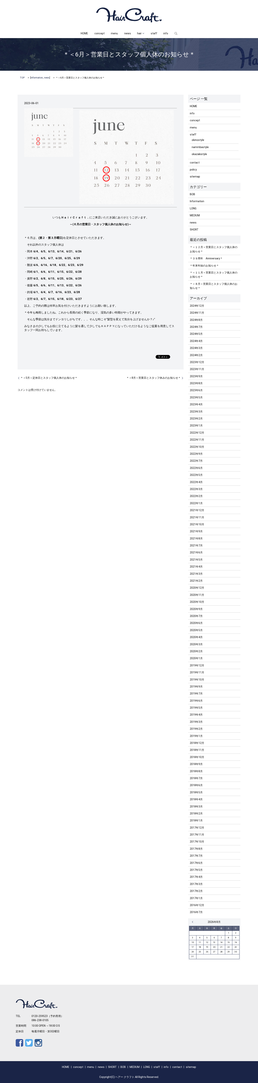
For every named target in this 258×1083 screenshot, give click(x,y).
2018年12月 (197, 742)
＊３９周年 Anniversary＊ (206, 258)
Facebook (19, 1043)
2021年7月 (196, 545)
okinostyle (198, 139)
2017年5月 (196, 869)
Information (37, 77)
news (127, 33)
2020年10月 (197, 601)
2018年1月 (196, 820)
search (176, 33)
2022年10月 (197, 446)
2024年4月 (196, 341)
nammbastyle (200, 147)
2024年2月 (196, 355)
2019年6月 (196, 700)
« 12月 (193, 922)
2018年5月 (196, 792)
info (165, 33)
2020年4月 (196, 637)
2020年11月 (197, 594)
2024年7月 (196, 326)
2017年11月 (197, 834)
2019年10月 (197, 679)
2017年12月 (197, 827)
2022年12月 (197, 432)
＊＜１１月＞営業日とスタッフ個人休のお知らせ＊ (213, 274)
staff (154, 33)
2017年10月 (197, 841)
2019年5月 (196, 707)
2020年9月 (196, 609)
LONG (193, 208)
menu (114, 33)
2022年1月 (196, 503)
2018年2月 (196, 813)
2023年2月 (196, 418)
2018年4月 (196, 799)
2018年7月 (196, 778)
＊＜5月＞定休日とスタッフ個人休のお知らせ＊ (48, 377)
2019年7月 (196, 693)
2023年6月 (196, 390)
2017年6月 (196, 862)
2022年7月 (196, 460)
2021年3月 (196, 573)
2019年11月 (197, 672)
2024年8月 (196, 319)
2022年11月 (197, 439)
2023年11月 (197, 369)
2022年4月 (196, 482)
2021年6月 (196, 552)
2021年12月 (197, 510)
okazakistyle (199, 154)
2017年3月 (196, 884)
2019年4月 (196, 714)
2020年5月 (196, 630)
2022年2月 (196, 496)
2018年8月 (196, 771)
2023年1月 (196, 425)
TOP (22, 77)
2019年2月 (196, 728)
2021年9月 (196, 531)
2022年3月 (196, 489)
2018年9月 (196, 764)
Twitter (29, 1043)
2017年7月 (196, 855)
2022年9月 (196, 453)
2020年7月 (196, 616)
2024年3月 (196, 347)
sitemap (195, 176)
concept (99, 33)
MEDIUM (195, 215)
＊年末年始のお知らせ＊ (204, 265)
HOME (84, 33)
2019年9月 (196, 686)
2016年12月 (197, 905)
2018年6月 (196, 785)
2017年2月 (196, 891)
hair (139, 33)
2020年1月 (196, 658)
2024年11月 (197, 312)
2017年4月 (196, 876)
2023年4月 (196, 404)
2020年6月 (196, 622)
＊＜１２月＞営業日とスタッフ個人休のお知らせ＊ (213, 249)
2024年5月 (196, 333)
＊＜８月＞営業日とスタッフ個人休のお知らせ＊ (213, 286)
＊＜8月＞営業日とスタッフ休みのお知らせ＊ (153, 377)
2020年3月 (196, 644)
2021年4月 (196, 566)
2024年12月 (197, 305)
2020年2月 (196, 651)
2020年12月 (197, 587)
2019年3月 (196, 721)
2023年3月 (196, 411)
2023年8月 (196, 383)
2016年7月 (196, 912)
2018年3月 (196, 806)
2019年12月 (197, 665)
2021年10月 (197, 524)
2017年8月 (196, 848)
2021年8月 (196, 538)
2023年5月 (196, 397)
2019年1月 (196, 735)
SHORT (194, 229)
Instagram (38, 1043)
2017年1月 (196, 898)
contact (195, 162)
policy (193, 169)
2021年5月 (196, 559)
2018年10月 (197, 757)
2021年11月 (197, 517)
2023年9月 (196, 376)
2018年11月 (197, 749)
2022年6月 (196, 467)
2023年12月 (197, 362)
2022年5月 (196, 474)
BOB (192, 194)
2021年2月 (196, 580)
